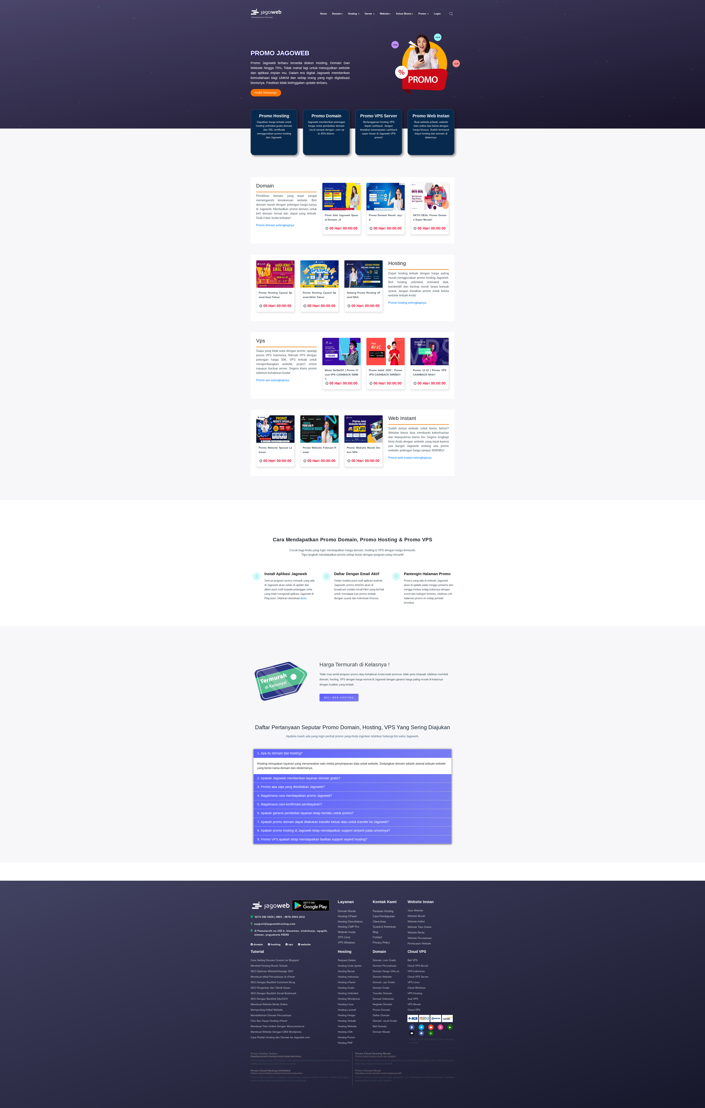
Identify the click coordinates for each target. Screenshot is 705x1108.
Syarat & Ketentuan (384, 926)
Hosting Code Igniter (350, 965)
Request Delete (347, 960)
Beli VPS (412, 960)
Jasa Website (415, 910)
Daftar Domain (381, 1015)
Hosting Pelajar (346, 1015)
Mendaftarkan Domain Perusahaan (271, 1015)
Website (384, 13)
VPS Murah (414, 1004)
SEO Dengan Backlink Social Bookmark (273, 993)
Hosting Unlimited (348, 993)
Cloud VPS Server (418, 976)
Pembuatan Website (419, 943)
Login (437, 13)
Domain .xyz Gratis (384, 982)
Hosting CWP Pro (348, 926)
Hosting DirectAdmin (350, 921)
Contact (377, 937)
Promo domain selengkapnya (275, 225)
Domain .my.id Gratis (385, 1020)
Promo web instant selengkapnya (410, 457)
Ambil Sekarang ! (266, 92)
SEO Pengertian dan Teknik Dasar (270, 987)
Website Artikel (416, 921)
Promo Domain (381, 1009)
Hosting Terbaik (347, 1020)
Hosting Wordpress (349, 998)
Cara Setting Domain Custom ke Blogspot (275, 960)
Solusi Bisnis (403, 13)
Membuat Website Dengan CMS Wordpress (276, 1031)
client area (379, 921)
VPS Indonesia (416, 971)
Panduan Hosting (383, 911)
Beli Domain (380, 1026)
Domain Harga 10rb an (386, 971)
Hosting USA (345, 1031)
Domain (336, 13)
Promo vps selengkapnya (272, 380)
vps (290, 944)
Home (323, 13)
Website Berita (416, 932)
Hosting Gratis (346, 987)
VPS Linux (344, 937)
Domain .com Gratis (384, 960)
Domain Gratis (381, 987)
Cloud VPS (414, 1009)
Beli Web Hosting (339, 697)
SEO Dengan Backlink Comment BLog (273, 982)
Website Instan (347, 932)
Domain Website (382, 976)
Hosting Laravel (347, 1009)
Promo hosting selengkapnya (407, 302)
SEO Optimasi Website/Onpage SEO (272, 971)
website (305, 944)
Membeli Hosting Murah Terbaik (269, 965)
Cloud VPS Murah (418, 965)
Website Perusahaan (420, 937)
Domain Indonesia (383, 998)
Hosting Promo (346, 1037)
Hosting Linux (346, 1004)
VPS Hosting (415, 993)
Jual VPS (413, 998)
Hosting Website (347, 1026)
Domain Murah (347, 911)
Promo (422, 13)
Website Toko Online (419, 926)
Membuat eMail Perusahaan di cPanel (273, 976)
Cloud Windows (417, 987)
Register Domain (382, 1004)
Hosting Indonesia (348, 976)
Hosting (353, 13)
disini (303, 598)
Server (369, 13)
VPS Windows (346, 942)
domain (258, 944)
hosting (275, 944)
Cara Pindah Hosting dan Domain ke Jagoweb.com (280, 1037)
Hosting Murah (346, 971)
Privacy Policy (381, 942)
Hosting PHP (345, 1042)
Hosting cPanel (347, 916)
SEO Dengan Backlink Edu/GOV (269, 998)
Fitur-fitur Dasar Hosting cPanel (269, 1020)
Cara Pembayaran (384, 916)
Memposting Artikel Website (267, 1009)
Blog (375, 932)
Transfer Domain (382, 993)
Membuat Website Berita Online (269, 1004)
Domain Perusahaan (385, 965)
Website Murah (416, 915)
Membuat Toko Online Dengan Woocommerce (277, 1026)
